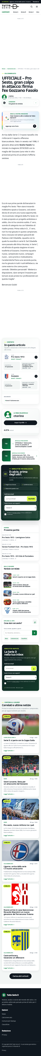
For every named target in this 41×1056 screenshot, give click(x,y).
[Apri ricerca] (31, 6)
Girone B (23, 12)
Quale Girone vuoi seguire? (12, 503)
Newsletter (36, 1)
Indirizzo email (9, 494)
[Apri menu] (36, 6)
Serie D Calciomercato (12, 400)
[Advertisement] (20, 41)
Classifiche (24, 638)
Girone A (15, 12)
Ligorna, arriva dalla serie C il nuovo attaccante (17, 1)
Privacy (4, 1035)
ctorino (11, 96)
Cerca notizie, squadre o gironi (12, 628)
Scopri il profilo (21, 423)
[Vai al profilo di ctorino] (8, 415)
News (6, 638)
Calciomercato (11, 68)
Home (3, 68)
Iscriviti (31, 499)
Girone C (31, 12)
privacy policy (16, 512)
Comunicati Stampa (9, 1021)
